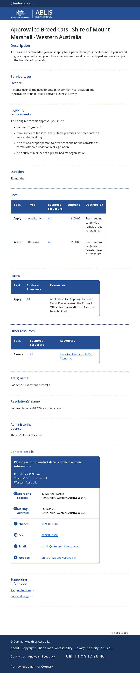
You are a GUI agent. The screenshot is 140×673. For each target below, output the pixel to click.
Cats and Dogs (21, 596)
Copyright (29, 648)
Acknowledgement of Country (32, 666)
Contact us (18, 656)
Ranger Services (22, 590)
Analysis (34, 656)
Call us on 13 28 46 (85, 656)
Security (93, 648)
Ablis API (107, 648)
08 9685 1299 (49, 535)
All (49, 218)
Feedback (48, 656)
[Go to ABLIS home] (32, 13)
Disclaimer (45, 648)
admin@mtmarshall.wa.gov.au (60, 546)
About (15, 648)
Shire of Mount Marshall (58, 558)
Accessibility (63, 648)
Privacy (80, 648)
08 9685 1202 (49, 524)
